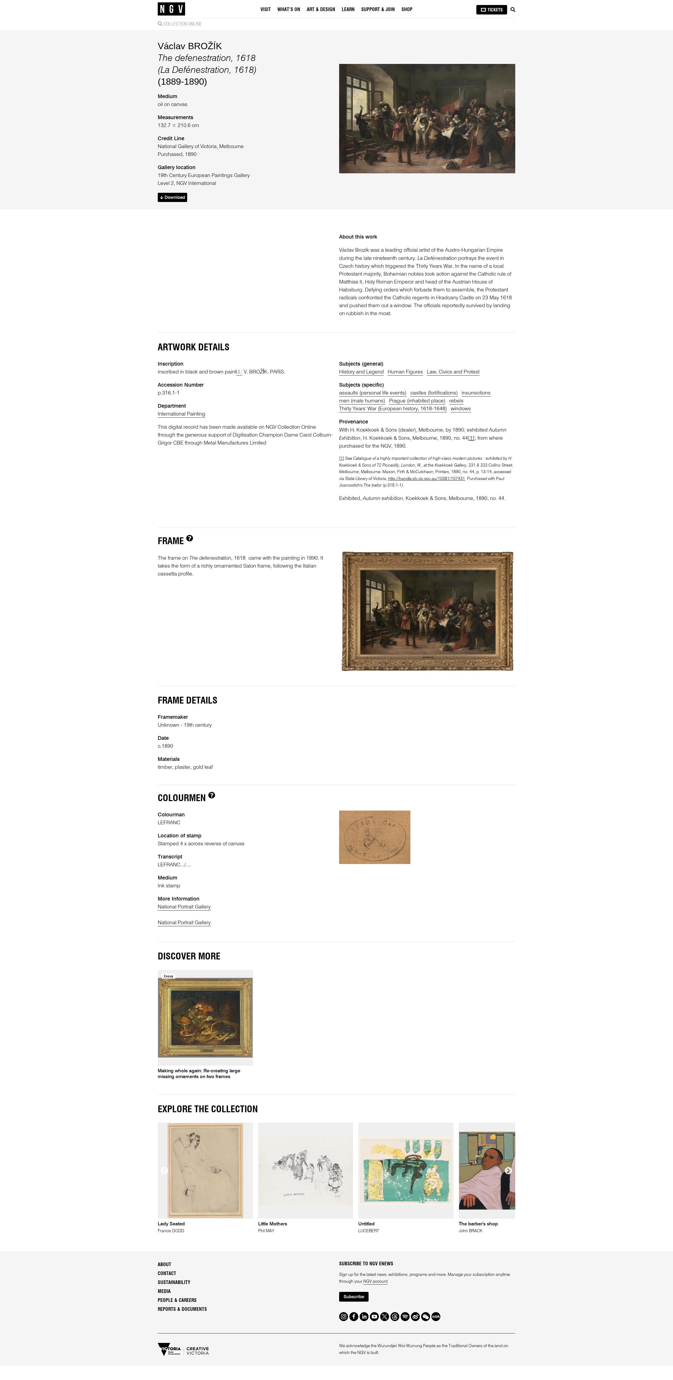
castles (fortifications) (434, 393)
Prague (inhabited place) (417, 401)
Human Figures (405, 372)
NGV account (375, 1282)
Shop (406, 9)
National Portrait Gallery (184, 907)
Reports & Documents (182, 1309)
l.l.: (239, 372)
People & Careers (177, 1300)
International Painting (181, 414)
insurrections (476, 393)
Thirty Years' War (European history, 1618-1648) (393, 409)
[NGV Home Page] (171, 9)
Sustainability (174, 1282)
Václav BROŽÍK (190, 46)
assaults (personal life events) (372, 393)
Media (164, 1291)
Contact (167, 1273)
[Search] (513, 9)
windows (461, 409)
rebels (456, 401)
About (164, 1264)
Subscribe (354, 1297)
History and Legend (361, 372)
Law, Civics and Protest (453, 372)
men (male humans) (362, 401)
